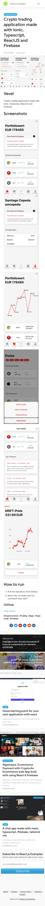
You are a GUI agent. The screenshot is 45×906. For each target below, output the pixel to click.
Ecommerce (8, 761)
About (5, 891)
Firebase (14, 618)
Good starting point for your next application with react (20, 712)
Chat (5, 824)
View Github (9, 611)
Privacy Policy (26, 891)
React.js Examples (18, 3)
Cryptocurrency (10, 14)
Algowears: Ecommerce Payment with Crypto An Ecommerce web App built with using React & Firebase (20, 770)
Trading (24, 616)
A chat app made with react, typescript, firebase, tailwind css (21, 832)
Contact (14, 891)
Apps (32, 616)
